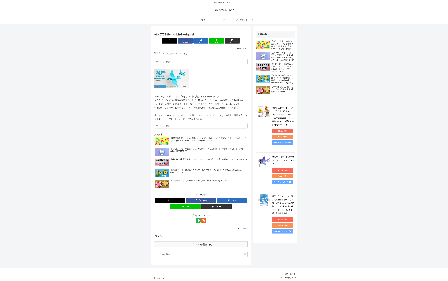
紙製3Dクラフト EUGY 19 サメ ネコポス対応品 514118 (283, 160)
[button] (232, 41)
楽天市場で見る (283, 131)
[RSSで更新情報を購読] (203, 220)
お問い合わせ (290, 274)
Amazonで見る (283, 137)
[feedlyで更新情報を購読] (198, 220)
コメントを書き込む (201, 244)
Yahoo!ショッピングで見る (282, 143)
